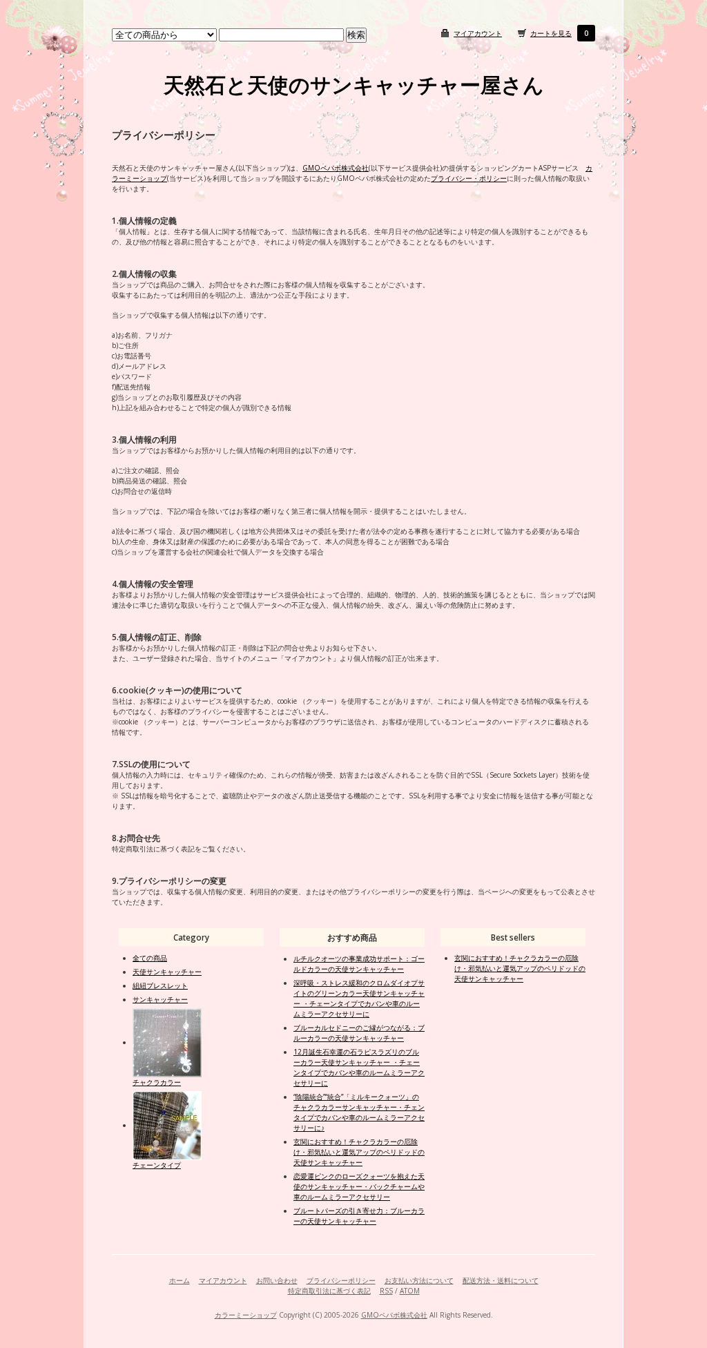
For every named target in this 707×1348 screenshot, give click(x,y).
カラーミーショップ (246, 1315)
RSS (386, 1291)
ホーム (179, 1280)
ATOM (410, 1291)
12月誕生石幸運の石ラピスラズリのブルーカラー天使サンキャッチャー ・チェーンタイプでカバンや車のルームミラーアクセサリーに (359, 1067)
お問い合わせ (277, 1280)
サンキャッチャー (160, 999)
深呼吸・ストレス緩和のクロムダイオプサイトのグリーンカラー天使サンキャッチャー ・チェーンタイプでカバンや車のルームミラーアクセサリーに (359, 998)
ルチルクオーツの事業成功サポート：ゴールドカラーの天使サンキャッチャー (359, 964)
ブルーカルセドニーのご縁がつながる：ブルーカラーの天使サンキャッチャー (359, 1033)
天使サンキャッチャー (167, 971)
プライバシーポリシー (341, 1280)
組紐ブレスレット (160, 985)
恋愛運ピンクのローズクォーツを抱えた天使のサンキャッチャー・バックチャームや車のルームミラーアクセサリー (359, 1186)
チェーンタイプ (157, 1165)
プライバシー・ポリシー (469, 178)
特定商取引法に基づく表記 (329, 1291)
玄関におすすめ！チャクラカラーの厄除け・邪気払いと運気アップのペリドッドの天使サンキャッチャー (359, 1152)
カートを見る (551, 33)
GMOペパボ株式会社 (335, 168)
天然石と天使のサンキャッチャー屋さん (354, 84)
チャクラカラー (157, 1082)
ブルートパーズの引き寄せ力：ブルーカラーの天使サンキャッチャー (359, 1216)
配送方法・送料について (501, 1280)
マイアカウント (478, 33)
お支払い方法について (419, 1280)
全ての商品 (150, 958)
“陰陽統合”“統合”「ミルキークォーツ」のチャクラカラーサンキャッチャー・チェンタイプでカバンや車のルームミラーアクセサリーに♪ (359, 1112)
